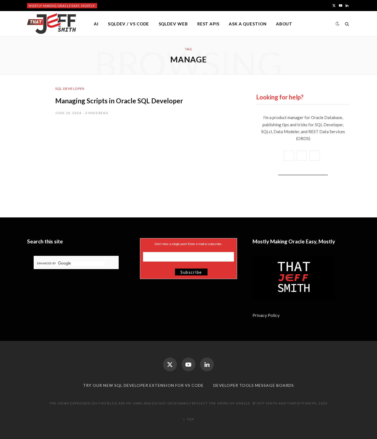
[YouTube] (188, 364)
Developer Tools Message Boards (253, 385)
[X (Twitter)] (170, 364)
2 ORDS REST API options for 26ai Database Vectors (145, 5)
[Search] (347, 23)
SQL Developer (70, 88)
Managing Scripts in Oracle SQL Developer (119, 101)
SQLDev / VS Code (128, 23)
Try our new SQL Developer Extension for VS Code (143, 385)
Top (190, 419)
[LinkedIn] (207, 364)
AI (96, 23)
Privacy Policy (266, 315)
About (284, 23)
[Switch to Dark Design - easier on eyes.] (337, 23)
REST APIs (208, 23)
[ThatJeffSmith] (51, 23)
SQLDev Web (173, 23)
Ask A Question (248, 23)
